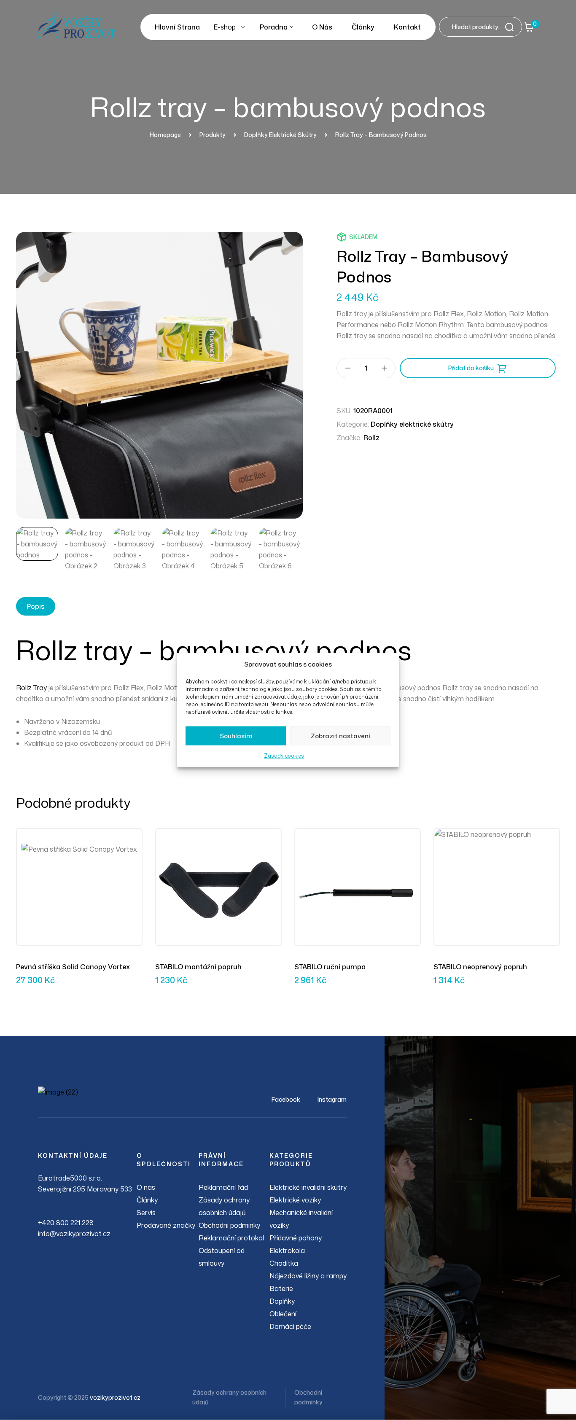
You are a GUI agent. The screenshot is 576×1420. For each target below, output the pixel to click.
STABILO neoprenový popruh (480, 966)
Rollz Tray (31, 687)
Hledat (512, 27)
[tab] (35, 606)
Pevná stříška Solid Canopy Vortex (73, 966)
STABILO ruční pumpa (330, 966)
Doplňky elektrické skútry (412, 424)
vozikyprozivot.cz (115, 1397)
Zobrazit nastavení (340, 736)
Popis (36, 606)
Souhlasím (236, 736)
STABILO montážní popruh (198, 966)
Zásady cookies (284, 755)
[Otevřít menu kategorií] (243, 27)
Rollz (371, 437)
